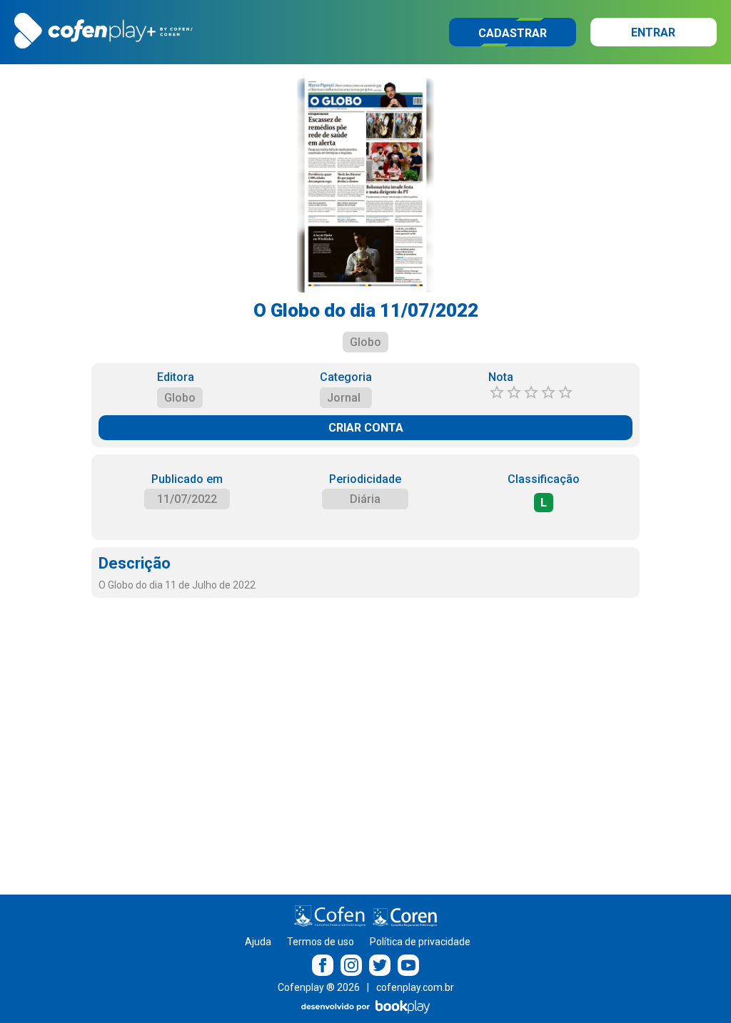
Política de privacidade (420, 941)
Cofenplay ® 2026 (319, 987)
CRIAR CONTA (365, 427)
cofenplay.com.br (415, 987)
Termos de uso (320, 941)
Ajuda (258, 941)
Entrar (653, 32)
